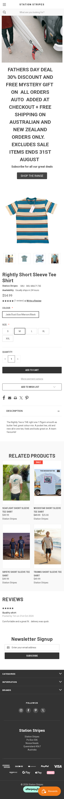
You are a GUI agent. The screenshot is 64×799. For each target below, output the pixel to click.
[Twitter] (21, 398)
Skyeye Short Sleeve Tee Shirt (16, 574)
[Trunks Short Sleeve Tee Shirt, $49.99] (47, 546)
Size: (4, 324)
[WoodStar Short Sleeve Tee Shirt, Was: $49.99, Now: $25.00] (47, 482)
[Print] (15, 398)
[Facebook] (3, 398)
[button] (32, 175)
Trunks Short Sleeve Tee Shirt (48, 574)
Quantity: (7, 352)
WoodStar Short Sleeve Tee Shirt (47, 510)
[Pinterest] (26, 398)
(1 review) (19, 300)
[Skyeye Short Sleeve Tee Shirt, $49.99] (16, 546)
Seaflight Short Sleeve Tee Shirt (15, 510)
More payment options (32, 379)
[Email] (9, 398)
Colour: (6, 308)
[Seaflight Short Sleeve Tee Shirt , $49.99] (16, 482)
